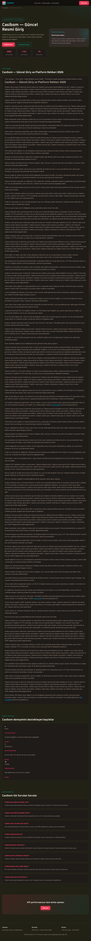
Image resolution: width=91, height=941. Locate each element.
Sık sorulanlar (55, 3)
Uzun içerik (37, 3)
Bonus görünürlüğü (10, 750)
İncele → (7, 742)
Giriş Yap (84, 3)
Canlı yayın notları (10, 733)
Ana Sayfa (5, 8)
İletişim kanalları (10, 768)
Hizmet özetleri (46, 3)
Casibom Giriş (8, 44)
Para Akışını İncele (24, 44)
